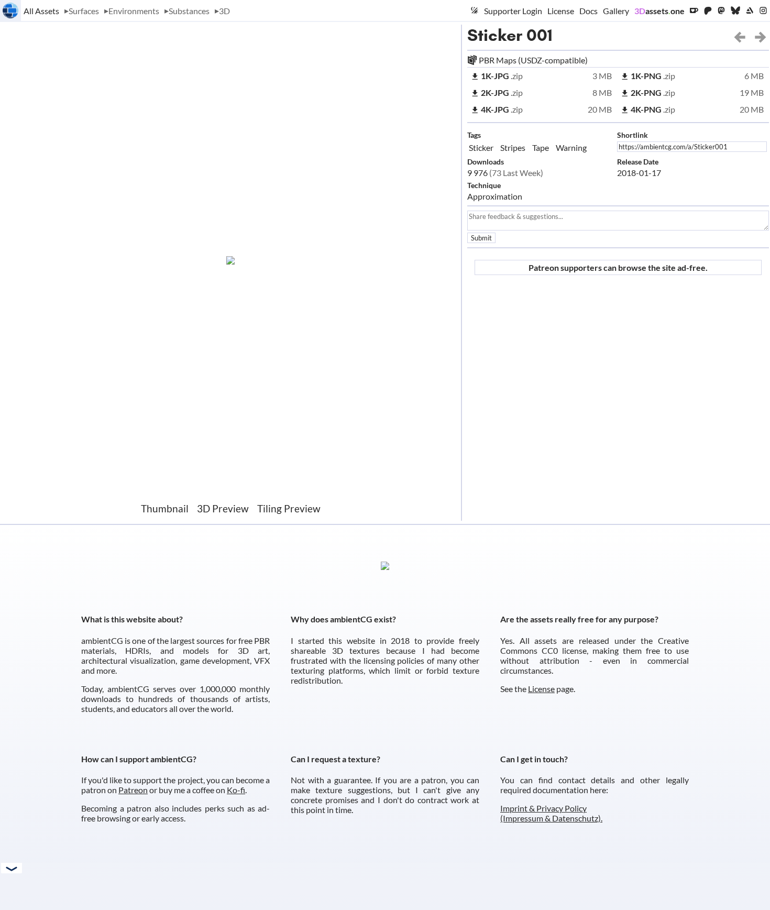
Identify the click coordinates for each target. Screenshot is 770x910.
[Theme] (474, 10)
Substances (189, 11)
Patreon (133, 790)
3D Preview (223, 508)
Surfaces (84, 11)
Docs (588, 11)
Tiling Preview (289, 508)
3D (224, 11)
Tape (540, 147)
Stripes (512, 147)
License (560, 11)
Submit (481, 238)
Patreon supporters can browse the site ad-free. (618, 267)
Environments (133, 11)
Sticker (494, 35)
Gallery (616, 11)
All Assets (41, 11)
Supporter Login (513, 11)
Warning (571, 147)
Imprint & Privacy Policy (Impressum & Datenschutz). (551, 813)
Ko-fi (236, 790)
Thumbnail (165, 508)
